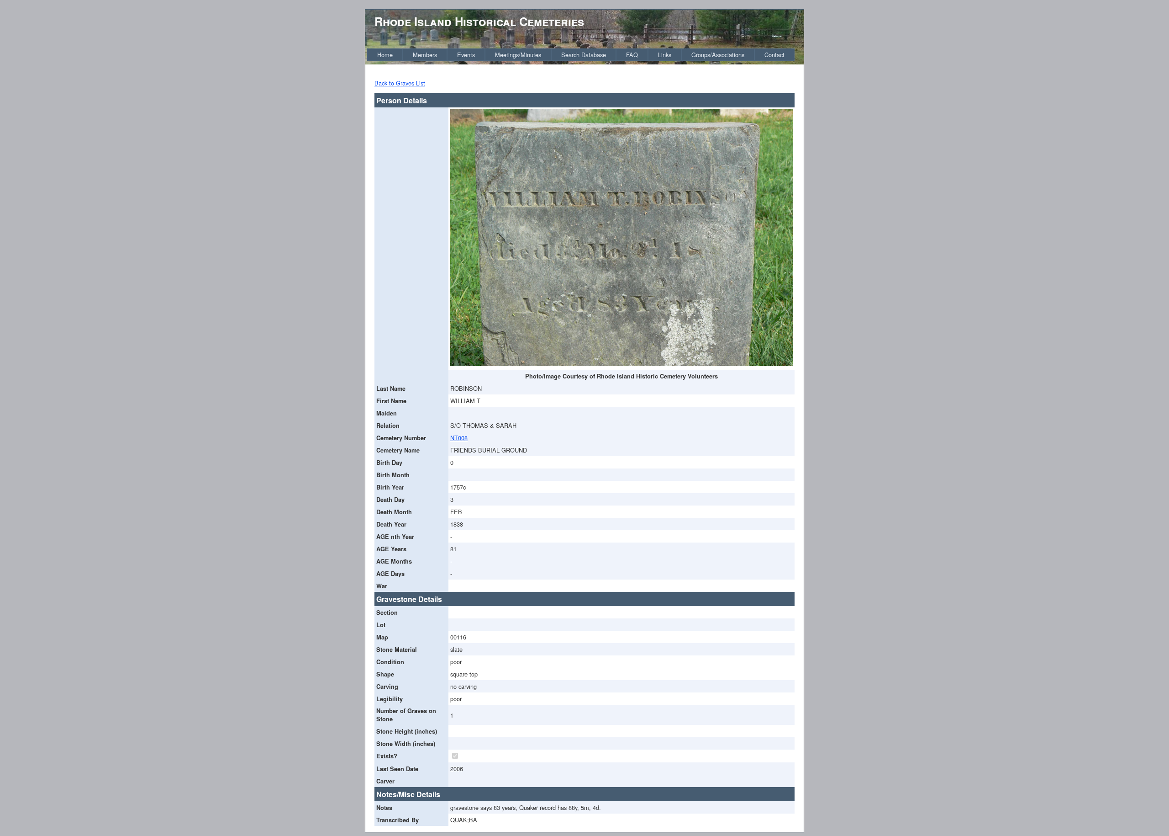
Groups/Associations (717, 54)
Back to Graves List (399, 83)
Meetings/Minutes (518, 54)
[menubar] (581, 54)
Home (385, 54)
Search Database (583, 54)
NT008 (459, 437)
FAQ (632, 54)
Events (466, 54)
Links (664, 54)
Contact (774, 54)
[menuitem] (385, 54)
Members (425, 54)
